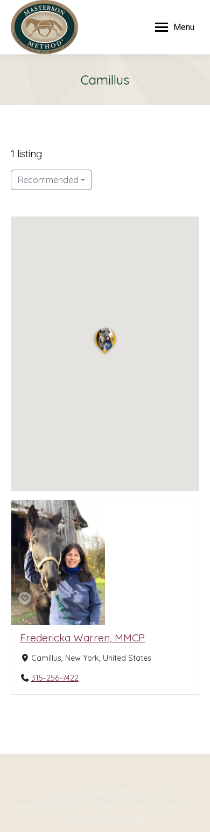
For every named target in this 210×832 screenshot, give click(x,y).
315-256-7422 (55, 678)
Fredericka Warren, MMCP (82, 637)
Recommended (48, 179)
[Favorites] (25, 598)
